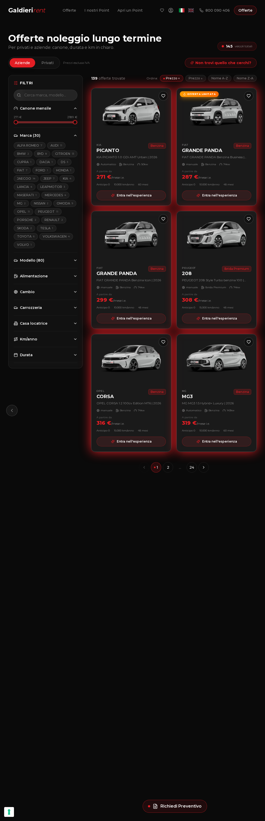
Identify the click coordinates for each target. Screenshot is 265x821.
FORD (42, 170)
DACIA (46, 162)
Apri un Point (130, 10)
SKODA (24, 228)
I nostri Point (96, 10)
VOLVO (24, 245)
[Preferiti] (162, 10)
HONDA (63, 170)
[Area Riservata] (170, 10)
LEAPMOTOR (52, 187)
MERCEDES (55, 195)
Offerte (69, 10)
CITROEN (64, 154)
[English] (191, 10)
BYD (42, 154)
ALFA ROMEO (29, 145)
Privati (47, 62)
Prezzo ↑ (173, 78)
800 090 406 (217, 10)
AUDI (56, 145)
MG (21, 203)
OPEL (23, 212)
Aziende (22, 62)
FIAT (22, 170)
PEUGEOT (48, 212)
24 (191, 467)
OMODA (65, 203)
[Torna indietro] (12, 410)
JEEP (49, 178)
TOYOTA (25, 236)
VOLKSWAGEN (56, 236)
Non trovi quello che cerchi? (223, 62)
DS (64, 162)
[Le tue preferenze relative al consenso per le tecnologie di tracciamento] (9, 812)
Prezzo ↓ (196, 78)
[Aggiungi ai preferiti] (163, 96)
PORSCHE (26, 220)
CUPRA (24, 162)
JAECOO (26, 178)
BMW (23, 154)
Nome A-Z (219, 78)
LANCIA (24, 187)
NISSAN (41, 203)
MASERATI (26, 195)
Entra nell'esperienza (134, 195)
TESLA (46, 228)
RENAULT (54, 220)
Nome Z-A (245, 78)
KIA (67, 178)
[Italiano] (182, 10)
